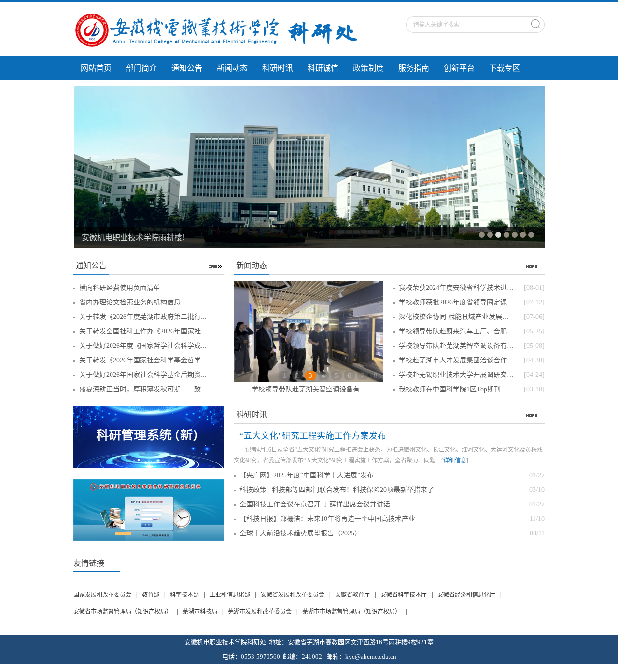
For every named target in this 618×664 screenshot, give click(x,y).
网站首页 (96, 68)
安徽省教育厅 (352, 595)
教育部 (150, 595)
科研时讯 (277, 68)
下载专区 (504, 68)
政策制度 (368, 68)
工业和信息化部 (230, 595)
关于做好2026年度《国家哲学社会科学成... (143, 345)
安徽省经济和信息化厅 (466, 595)
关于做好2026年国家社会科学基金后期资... (143, 374)
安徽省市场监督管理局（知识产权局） (122, 611)
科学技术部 (184, 595)
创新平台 (459, 68)
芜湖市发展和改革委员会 (260, 611)
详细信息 (454, 460)
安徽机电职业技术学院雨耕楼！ (136, 237)
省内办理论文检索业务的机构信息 (130, 302)
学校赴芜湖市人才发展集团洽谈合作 (308, 389)
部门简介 (141, 68)
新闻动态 (232, 68)
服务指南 (413, 68)
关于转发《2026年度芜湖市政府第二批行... (143, 316)
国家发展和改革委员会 (102, 595)
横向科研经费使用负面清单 (119, 287)
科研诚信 (323, 68)
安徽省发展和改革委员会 (292, 595)
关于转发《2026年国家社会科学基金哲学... (143, 360)
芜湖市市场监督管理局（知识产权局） (351, 611)
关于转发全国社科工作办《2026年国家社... (143, 331)
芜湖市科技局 (200, 611)
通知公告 (186, 68)
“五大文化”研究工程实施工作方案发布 (312, 436)
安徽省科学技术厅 (403, 595)
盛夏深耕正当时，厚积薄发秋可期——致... (143, 389)
